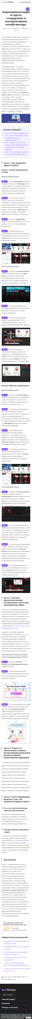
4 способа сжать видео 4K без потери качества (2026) (15, 959)
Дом (6, 977)
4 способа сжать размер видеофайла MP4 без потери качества (16, 942)
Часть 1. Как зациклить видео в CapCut (17, 133)
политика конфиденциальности (15, 1017)
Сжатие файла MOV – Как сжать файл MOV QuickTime (17, 948)
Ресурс (10, 977)
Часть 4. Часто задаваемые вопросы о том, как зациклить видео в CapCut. (16, 153)
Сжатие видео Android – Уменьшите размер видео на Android (17, 970)
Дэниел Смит (6, 28)
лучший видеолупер (21, 840)
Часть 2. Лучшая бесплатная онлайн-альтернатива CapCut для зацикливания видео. (16, 138)
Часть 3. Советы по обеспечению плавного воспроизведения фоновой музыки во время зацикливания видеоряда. (16, 146)
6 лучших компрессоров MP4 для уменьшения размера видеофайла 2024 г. (16, 964)
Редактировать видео (19, 977)
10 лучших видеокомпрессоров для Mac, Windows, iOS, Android (16, 953)
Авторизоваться (25, 2)
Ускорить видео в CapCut (9, 200)
